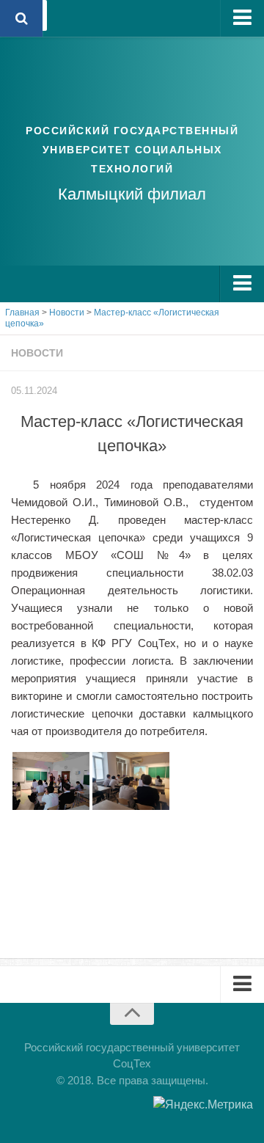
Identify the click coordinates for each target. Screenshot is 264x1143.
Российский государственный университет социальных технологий (132, 150)
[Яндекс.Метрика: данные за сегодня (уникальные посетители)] (203, 1105)
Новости (37, 353)
